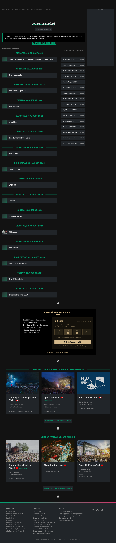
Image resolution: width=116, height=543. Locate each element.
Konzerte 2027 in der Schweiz (43, 531)
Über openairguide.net (66, 511)
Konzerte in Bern (38, 516)
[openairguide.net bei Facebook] (97, 510)
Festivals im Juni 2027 (14, 522)
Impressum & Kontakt (66, 520)
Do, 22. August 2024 (73, 132)
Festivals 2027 (11, 520)
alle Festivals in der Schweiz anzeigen (57, 488)
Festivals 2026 (11, 518)
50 (77, 332)
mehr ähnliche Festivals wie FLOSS (57, 421)
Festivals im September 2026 (16, 529)
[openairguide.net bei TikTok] (102, 510)
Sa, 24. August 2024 (73, 143)
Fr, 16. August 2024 (73, 104)
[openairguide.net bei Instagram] (93, 510)
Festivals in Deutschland (14, 516)
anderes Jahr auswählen (43, 29)
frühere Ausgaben (37, 9)
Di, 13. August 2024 (73, 87)
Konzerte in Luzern (39, 520)
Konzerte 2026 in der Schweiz (43, 529)
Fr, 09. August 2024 (73, 76)
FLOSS (27, 9)
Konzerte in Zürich (39, 514)
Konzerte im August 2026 (41, 524)
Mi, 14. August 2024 (73, 93)
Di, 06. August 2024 (73, 59)
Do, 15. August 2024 (73, 99)
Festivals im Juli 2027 (13, 524)
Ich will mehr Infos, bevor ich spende (57, 352)
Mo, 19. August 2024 (73, 115)
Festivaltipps (10, 511)
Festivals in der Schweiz (14, 514)
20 (68, 332)
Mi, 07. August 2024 (73, 65)
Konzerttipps (37, 511)
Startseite (5, 9)
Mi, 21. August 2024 (73, 127)
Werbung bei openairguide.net (69, 516)
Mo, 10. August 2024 (73, 82)
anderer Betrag (87, 332)
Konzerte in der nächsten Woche (44, 522)
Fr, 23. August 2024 (73, 138)
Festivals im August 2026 (15, 527)
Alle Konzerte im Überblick (41, 533)
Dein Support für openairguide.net (70, 514)
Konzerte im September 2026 (43, 527)
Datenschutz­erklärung (66, 518)
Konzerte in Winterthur (40, 518)
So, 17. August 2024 (73, 110)
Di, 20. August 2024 (73, 121)
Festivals (14, 9)
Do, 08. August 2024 (73, 71)
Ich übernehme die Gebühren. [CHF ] (69, 337)
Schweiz (21, 9)
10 (58, 332)
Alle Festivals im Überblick (15, 531)
